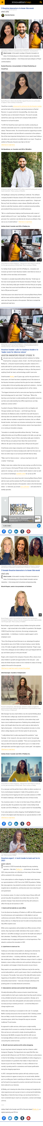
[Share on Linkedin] (16, 531)
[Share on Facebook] (4, 531)
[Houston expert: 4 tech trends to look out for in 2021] (21, 840)
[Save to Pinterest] (28, 531)
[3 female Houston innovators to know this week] (21, 550)
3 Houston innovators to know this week (17, 8)
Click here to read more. (8, 145)
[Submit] (41, 2)
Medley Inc (19, 869)
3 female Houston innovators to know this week (20, 570)
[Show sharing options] (40, 97)
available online (20, 474)
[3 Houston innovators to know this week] (21, 33)
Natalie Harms (10, 15)
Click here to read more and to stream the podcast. (15, 668)
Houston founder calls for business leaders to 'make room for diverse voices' (19, 350)
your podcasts (25, 486)
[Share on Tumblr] (22, 531)
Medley (12, 376)
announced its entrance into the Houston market (27, 106)
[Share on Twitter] (10, 531)
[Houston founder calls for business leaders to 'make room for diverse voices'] (21, 325)
